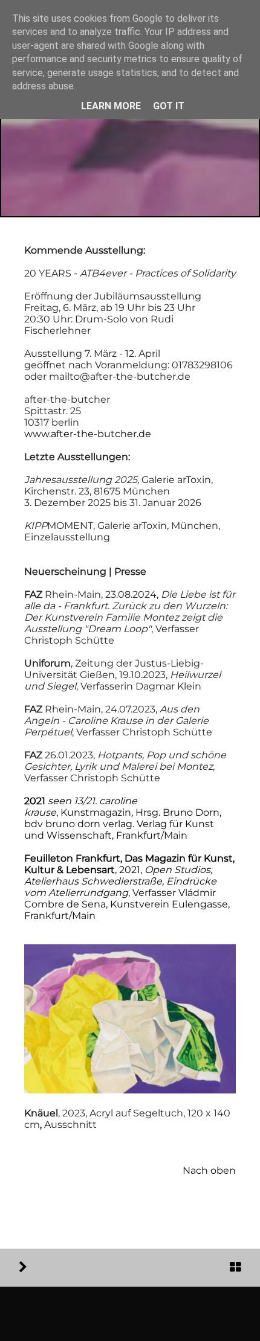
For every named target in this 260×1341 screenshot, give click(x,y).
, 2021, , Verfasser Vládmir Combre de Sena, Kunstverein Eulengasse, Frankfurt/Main (129, 887)
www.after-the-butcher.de (87, 434)
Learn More (111, 106)
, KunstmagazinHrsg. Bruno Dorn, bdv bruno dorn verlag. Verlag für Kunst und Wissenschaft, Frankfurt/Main (122, 818)
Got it (168, 106)
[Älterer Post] (23, 1267)
